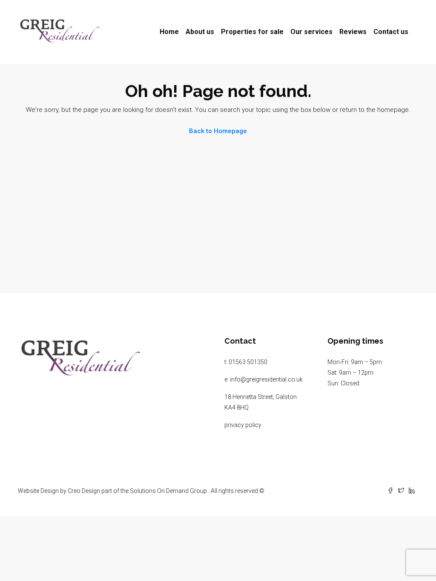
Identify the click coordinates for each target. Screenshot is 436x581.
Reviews (353, 32)
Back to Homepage (218, 131)
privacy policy (242, 425)
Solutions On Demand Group (168, 490)
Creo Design (84, 490)
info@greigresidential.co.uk (266, 379)
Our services (311, 32)
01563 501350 (248, 362)
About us (200, 32)
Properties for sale (252, 32)
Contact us (390, 32)
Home (169, 32)
